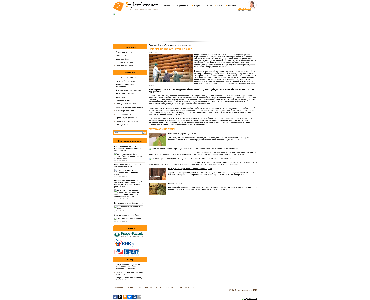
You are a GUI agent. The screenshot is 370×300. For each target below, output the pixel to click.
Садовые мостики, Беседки (127, 121)
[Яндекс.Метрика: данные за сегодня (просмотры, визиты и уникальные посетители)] (249, 299)
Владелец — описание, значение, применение (130, 273)
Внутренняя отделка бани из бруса (128, 203)
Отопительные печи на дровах (128, 90)
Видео (197, 5)
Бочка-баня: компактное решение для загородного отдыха (128, 166)
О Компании (118, 288)
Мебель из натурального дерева (129, 107)
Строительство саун (124, 66)
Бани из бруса (122, 55)
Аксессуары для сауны (125, 111)
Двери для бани (122, 59)
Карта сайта (184, 288)
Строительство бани (124, 62)
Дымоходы (120, 97)
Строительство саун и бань (127, 78)
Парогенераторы (123, 100)
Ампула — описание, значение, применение (129, 279)
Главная (166, 5)
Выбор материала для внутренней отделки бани (213, 159)
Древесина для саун (124, 114)
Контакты (232, 5)
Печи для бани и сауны (125, 81)
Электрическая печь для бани (126, 215)
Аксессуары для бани (125, 52)
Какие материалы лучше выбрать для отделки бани (217, 148)
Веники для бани (175, 183)
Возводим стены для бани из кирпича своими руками (190, 169)
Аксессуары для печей (125, 93)
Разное (196, 288)
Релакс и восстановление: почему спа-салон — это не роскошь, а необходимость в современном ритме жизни (128, 184)
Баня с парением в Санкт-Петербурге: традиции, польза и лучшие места (127, 148)
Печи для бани (122, 125)
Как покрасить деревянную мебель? (183, 134)
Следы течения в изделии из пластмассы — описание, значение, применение (128, 267)
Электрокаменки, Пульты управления (126, 86)
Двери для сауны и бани (126, 104)
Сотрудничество (182, 5)
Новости (208, 5)
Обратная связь (244, 9)
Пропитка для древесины (126, 118)
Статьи (220, 5)
